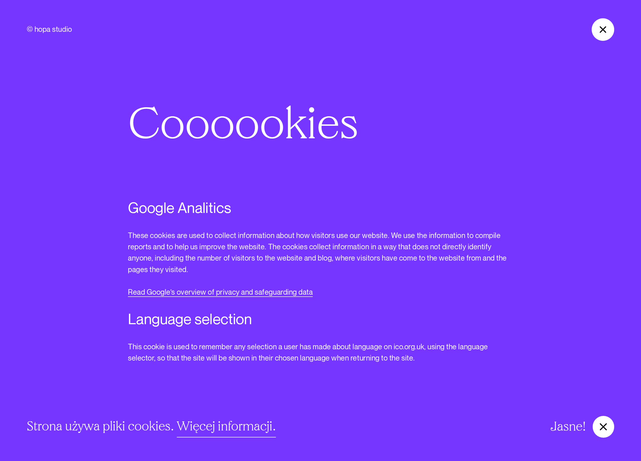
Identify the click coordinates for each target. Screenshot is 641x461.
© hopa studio (49, 30)
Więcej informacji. (226, 426)
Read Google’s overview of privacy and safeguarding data (220, 292)
